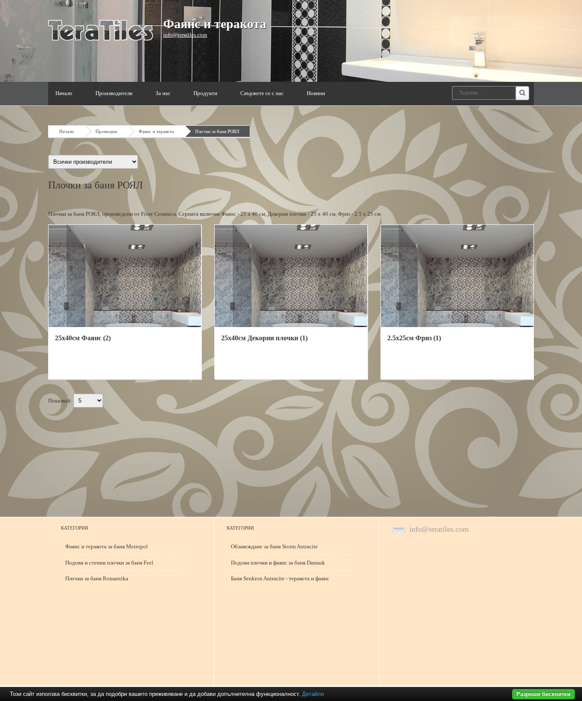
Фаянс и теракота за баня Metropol (106, 546)
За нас (163, 93)
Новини (316, 93)
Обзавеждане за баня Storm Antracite (274, 546)
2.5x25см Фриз (414, 338)
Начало (63, 93)
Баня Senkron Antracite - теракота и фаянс (280, 578)
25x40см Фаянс (83, 338)
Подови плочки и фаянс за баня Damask (278, 562)
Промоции (106, 131)
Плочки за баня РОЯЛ (217, 131)
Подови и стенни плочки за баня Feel (109, 562)
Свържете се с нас (262, 93)
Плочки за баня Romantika (96, 578)
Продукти (205, 93)
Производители (114, 93)
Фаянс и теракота (214, 24)
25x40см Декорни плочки (264, 338)
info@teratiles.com (185, 35)
